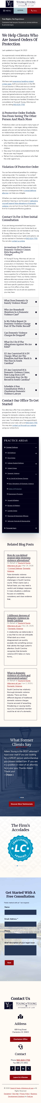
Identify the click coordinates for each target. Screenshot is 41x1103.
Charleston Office (20, 1039)
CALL (35, 11)
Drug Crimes (11, 458)
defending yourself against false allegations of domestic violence (20, 203)
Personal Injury (11, 528)
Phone (7, 931)
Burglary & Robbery (14, 506)
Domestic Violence (13, 473)
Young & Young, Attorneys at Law (21, 1088)
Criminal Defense (12, 447)
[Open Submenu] (36, 447)
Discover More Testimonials (22, 804)
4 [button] (23, 797)
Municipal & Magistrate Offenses (18, 516)
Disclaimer (7, 1094)
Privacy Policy (24, 1094)
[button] (6, 10)
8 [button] (23, 865)
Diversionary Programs (15, 494)
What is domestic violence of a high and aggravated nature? (18, 675)
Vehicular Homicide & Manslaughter (19, 521)
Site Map (15, 1094)
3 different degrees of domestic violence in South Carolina (18, 618)
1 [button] (19, 797)
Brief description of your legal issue (20, 942)
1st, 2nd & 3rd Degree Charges (18, 478)
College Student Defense (16, 463)
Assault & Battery (13, 500)
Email (21, 10)
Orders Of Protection (15, 489)
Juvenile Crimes (12, 511)
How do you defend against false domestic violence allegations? (19, 558)
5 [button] (19, 865)
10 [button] (25, 865)
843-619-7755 (19, 104)
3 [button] (17, 865)
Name (7, 907)
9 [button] (24, 865)
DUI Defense (12, 453)
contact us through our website (24, 425)
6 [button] (20, 865)
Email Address (11, 919)
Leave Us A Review (20, 1077)
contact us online (18, 241)
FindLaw (30, 1096)
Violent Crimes (12, 468)
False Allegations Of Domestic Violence (21, 484)
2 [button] (20, 797)
